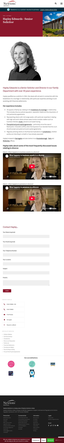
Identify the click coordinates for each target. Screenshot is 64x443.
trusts (21, 122)
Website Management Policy (53, 419)
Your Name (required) (9, 232)
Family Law (5, 421)
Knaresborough (41, 138)
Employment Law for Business (23, 424)
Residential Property (7, 417)
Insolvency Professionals (23, 421)
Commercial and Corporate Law (24, 419)
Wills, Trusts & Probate (7, 422)
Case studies (35, 425)
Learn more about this (48, 9)
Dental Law (20, 429)
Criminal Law (5, 432)
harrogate (9, 319)
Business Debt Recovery (22, 422)
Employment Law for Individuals (9, 425)
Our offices (35, 419)
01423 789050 (9, 309)
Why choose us (36, 417)
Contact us (35, 429)
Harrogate (18, 138)
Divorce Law (5, 419)
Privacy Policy (50, 417)
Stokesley (6, 141)
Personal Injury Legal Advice (8, 427)
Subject (5, 268)
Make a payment (36, 424)
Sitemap (34, 430)
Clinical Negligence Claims (7, 430)
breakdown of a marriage (39, 110)
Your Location (7, 260)
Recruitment (35, 422)
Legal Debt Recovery (6, 424)
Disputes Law (5, 429)
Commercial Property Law (23, 417)
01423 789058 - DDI (11, 304)
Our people (35, 421)
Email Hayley (9, 314)
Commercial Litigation (22, 425)
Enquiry (5, 277)
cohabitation (47, 132)
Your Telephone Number (10, 251)
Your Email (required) (9, 242)
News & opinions (36, 427)
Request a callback (11, 325)
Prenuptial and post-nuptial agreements (19, 124)
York (50, 138)
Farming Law (20, 427)
